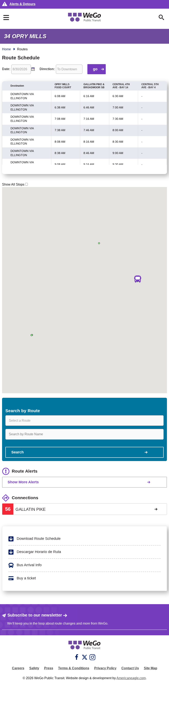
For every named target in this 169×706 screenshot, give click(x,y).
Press (48, 668)
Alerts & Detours (22, 4)
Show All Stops (13, 184)
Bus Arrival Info (29, 565)
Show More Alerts (23, 482)
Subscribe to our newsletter (34, 615)
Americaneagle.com (131, 678)
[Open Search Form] (161, 17)
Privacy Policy (105, 668)
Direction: (47, 69)
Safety (34, 668)
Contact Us (130, 668)
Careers (18, 668)
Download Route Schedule (38, 539)
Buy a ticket (26, 578)
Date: (6, 69)
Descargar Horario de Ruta (38, 552)
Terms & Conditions (73, 668)
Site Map (150, 668)
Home (6, 49)
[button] (137, 278)
